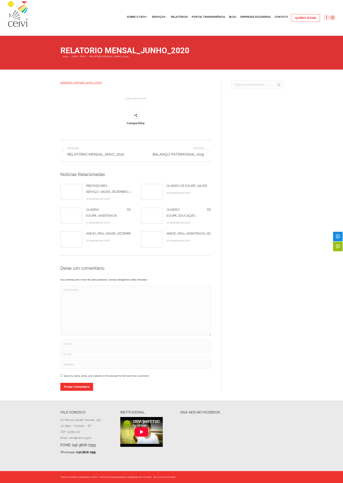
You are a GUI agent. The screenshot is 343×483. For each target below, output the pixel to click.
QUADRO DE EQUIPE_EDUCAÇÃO (189, 212)
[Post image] (71, 192)
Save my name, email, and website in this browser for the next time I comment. (106, 375)
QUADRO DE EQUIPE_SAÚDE (187, 186)
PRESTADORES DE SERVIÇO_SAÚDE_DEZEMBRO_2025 (111, 189)
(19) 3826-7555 (86, 452)
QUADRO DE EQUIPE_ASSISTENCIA (108, 212)
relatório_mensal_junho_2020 (81, 82)
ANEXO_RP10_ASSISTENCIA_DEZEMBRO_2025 (199, 233)
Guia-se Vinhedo (166, 477)
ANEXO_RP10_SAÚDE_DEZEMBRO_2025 (114, 233)
